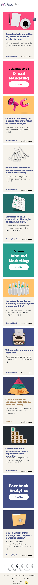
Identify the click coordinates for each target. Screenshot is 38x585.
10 (15, 569)
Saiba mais (19, 84)
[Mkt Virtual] (7, 4)
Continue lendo (26, 57)
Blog (17, 4)
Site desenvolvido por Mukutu (18, 582)
